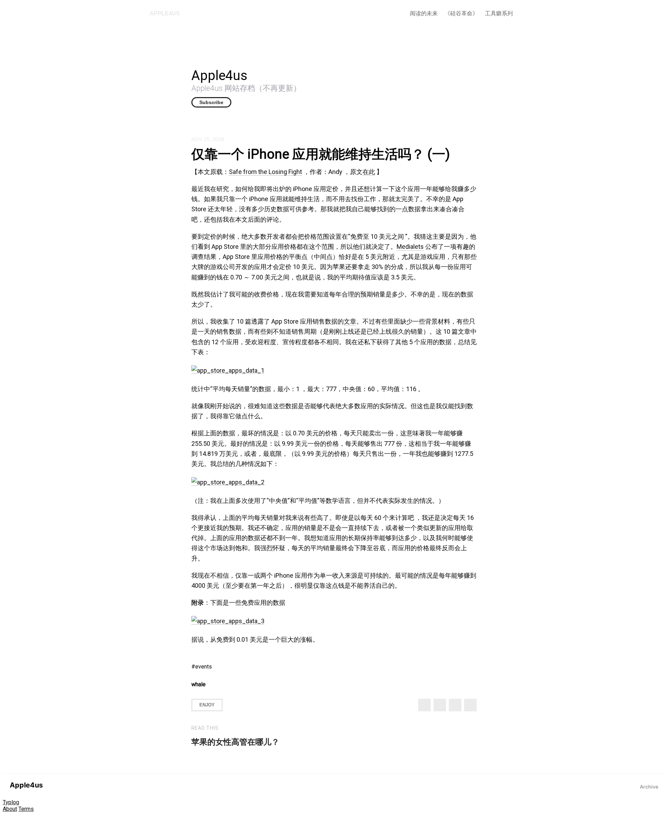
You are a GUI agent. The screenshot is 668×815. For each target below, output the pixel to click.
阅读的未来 (424, 13)
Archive (649, 787)
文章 (350, 321)
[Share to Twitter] (424, 705)
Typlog (11, 802)
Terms (26, 809)
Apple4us (165, 13)
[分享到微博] (440, 705)
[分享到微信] (455, 705)
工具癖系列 (499, 13)
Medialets (410, 246)
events (203, 666)
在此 (369, 171)
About (10, 809)
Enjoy (207, 704)
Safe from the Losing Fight (265, 171)
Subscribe (211, 102)
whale (198, 684)
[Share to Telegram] (470, 705)
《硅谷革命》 (461, 13)
